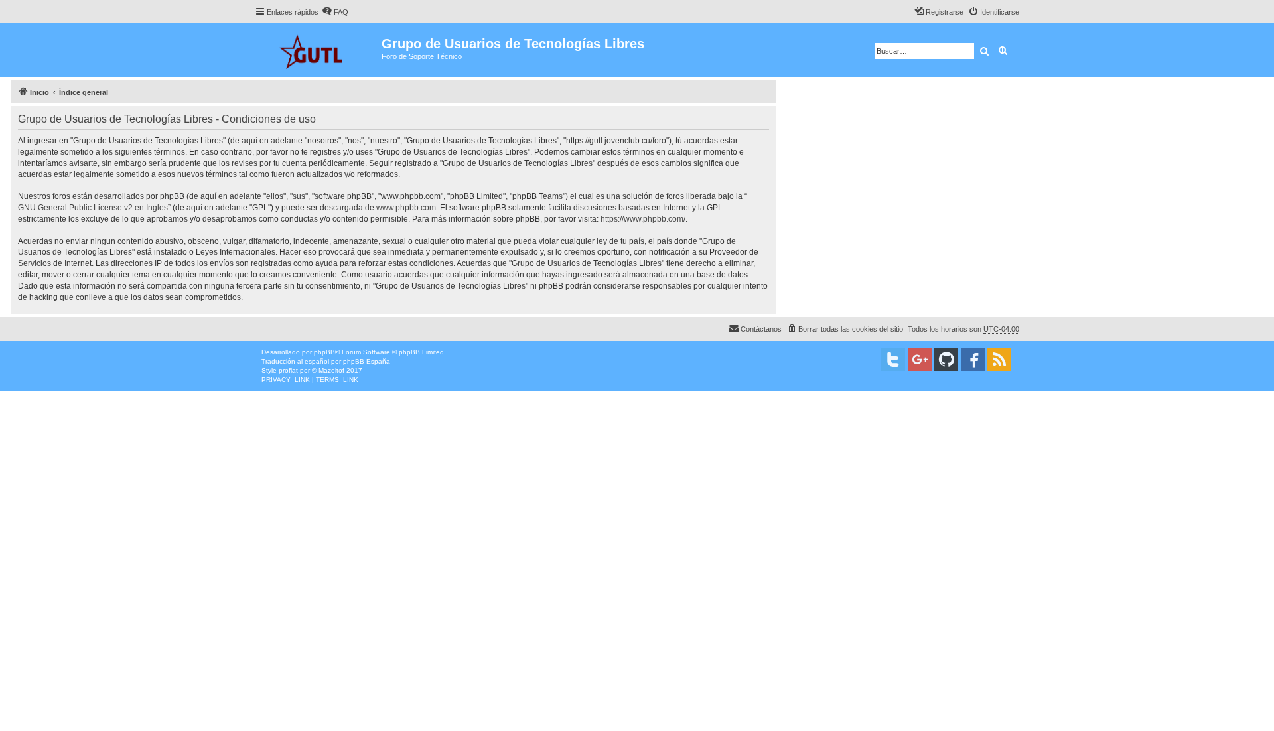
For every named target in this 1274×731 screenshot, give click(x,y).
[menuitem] (335, 12)
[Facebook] (973, 359)
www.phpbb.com (406, 207)
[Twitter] (893, 359)
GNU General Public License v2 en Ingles (93, 207)
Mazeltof (331, 370)
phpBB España (366, 361)
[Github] (946, 359)
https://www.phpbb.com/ (643, 219)
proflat (288, 370)
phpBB (324, 352)
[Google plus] (920, 359)
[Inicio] (318, 50)
